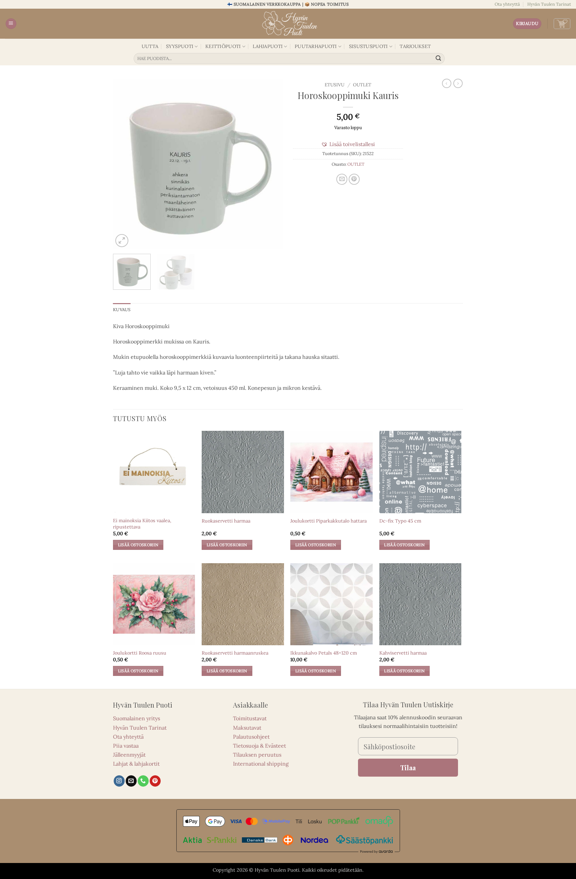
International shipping (261, 763)
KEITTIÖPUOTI (223, 46)
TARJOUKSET (415, 46)
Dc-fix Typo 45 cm (400, 521)
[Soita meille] (143, 781)
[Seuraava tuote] (446, 83)
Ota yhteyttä (507, 4)
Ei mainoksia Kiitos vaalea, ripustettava (142, 524)
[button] (11, 23)
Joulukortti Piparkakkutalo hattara (328, 521)
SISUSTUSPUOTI (368, 46)
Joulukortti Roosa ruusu (139, 653)
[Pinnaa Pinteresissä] (354, 179)
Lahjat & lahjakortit (136, 763)
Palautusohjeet (251, 736)
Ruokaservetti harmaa (226, 521)
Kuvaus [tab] (122, 309)
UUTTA (150, 46)
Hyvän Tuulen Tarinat (549, 4)
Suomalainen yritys (136, 718)
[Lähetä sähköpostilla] (341, 179)
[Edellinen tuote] (458, 83)
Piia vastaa (126, 745)
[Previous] (125, 164)
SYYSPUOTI (180, 46)
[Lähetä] (438, 58)
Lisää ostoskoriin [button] (138, 544)
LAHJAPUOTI (268, 46)
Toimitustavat (250, 718)
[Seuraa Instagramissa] (119, 781)
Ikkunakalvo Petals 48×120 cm (323, 653)
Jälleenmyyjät (129, 754)
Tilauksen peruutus (257, 754)
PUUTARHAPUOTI (316, 46)
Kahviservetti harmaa (403, 653)
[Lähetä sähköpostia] (131, 781)
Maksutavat (247, 727)
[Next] (271, 164)
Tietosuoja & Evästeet (259, 745)
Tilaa (408, 767)
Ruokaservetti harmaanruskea (235, 653)
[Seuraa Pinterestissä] (155, 781)
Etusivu (334, 85)
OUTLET (362, 85)
